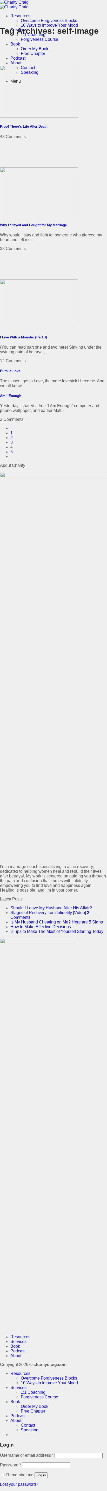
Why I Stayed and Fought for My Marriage (33, 225)
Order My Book (34, 49)
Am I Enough (10, 396)
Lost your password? (19, 1484)
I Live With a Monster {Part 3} (23, 337)
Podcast (17, 58)
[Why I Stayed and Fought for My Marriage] (39, 215)
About (15, 63)
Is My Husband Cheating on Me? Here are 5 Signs (56, 922)
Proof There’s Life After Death (24, 126)
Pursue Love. (10, 371)
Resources (20, 16)
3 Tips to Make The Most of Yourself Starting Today (56, 931)
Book (15, 44)
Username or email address (27, 1455)
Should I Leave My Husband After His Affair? (51, 908)
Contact (28, 1425)
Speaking (29, 1430)
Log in (41, 1475)
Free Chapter (33, 53)
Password (10, 1465)
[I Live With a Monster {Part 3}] (39, 327)
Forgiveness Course (39, 39)
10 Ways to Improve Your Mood (49, 25)
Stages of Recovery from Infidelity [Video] (48, 912)
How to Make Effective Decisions (40, 927)
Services (18, 1341)
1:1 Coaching (33, 1392)
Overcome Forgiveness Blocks (49, 20)
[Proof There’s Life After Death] (39, 116)
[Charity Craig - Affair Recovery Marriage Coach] (14, 4)
